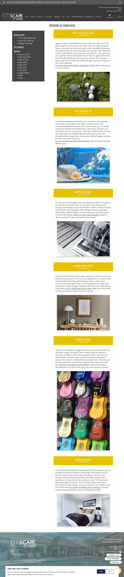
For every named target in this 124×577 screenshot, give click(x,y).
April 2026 (23, 62)
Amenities (57, 17)
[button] (120, 2)
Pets (63, 17)
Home (26, 17)
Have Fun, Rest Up (26, 41)
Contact (119, 17)
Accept (101, 571)
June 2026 (23, 68)
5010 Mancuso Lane (113, 539)
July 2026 (22, 70)
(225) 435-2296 (114, 11)
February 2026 (25, 57)
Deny (110, 571)
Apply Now (110, 17)
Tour (67, 17)
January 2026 (24, 54)
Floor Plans (39, 17)
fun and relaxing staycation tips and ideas (72, 141)
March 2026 (24, 60)
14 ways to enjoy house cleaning (85, 215)
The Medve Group (33, 562)
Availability (48, 17)
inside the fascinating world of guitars (74, 365)
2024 (21, 78)
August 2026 (24, 73)
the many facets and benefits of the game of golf (75, 65)
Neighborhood (89, 17)
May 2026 (23, 65)
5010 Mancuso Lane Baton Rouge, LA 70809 (110, 8)
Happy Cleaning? (25, 43)
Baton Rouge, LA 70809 (112, 542)
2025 (21, 75)
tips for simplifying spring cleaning (86, 487)
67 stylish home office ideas (80, 288)
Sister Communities (77, 17)
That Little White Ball (27, 38)
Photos (32, 17)
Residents (98, 17)
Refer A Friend (18, 554)
